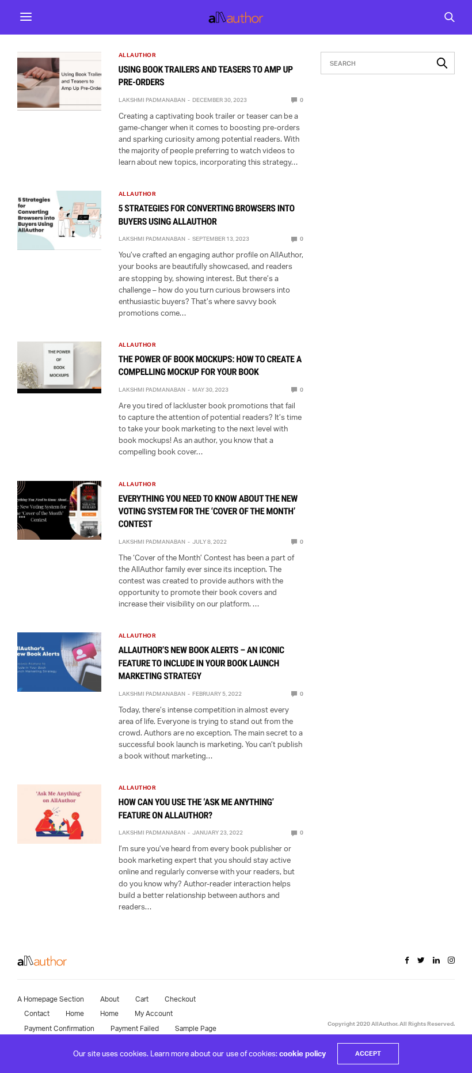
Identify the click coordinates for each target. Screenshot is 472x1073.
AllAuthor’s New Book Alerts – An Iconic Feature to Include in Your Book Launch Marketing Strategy (201, 662)
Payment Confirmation (59, 1028)
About (109, 999)
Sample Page (195, 1028)
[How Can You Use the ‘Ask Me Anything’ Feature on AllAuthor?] (59, 813)
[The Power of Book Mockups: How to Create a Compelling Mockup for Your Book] (59, 365)
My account (154, 1013)
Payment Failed (135, 1028)
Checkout (180, 999)
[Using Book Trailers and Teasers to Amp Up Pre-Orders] (59, 81)
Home (75, 1013)
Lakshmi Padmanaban (152, 99)
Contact (37, 1013)
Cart (142, 999)
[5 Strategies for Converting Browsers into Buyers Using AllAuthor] (59, 220)
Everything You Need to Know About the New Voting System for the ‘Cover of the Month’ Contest (208, 511)
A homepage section (50, 999)
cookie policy (302, 1053)
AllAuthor (138, 55)
